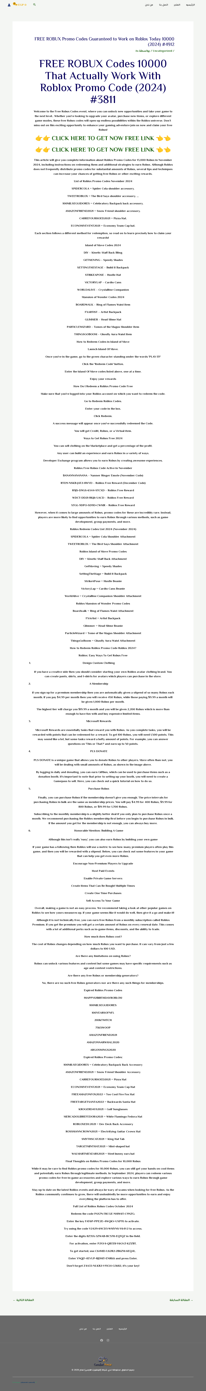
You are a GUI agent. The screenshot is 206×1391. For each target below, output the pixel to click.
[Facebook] (101, 1340)
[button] (34, 5)
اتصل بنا (163, 5)
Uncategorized (162, 51)
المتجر (177, 5)
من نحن (149, 5)
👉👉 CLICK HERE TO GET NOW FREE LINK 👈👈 (103, 138)
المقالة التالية (23, 1300)
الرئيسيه (190, 5)
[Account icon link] (9, 5)
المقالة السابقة (181, 1300)
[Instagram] (108, 1340)
